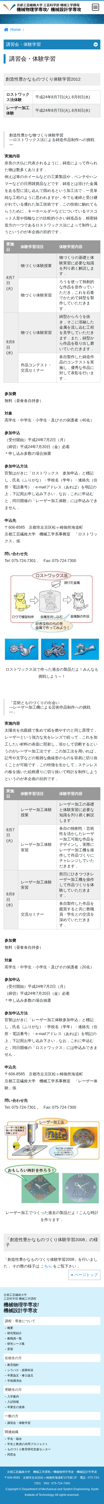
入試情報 (13, 1401)
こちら (46, 1266)
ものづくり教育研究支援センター (29, 1449)
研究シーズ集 (16, 1343)
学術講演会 (14, 1380)
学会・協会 (14, 1438)
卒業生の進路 (16, 1407)
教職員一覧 (14, 1338)
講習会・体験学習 (18, 1423)
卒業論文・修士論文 (20, 1375)
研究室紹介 (14, 1333)
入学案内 (13, 1396)
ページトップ (86, 1275)
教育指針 (13, 1365)
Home (15, 30)
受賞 (10, 1349)
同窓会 (11, 1454)
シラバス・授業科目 (20, 1370)
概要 (10, 1328)
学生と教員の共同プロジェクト (27, 1444)
